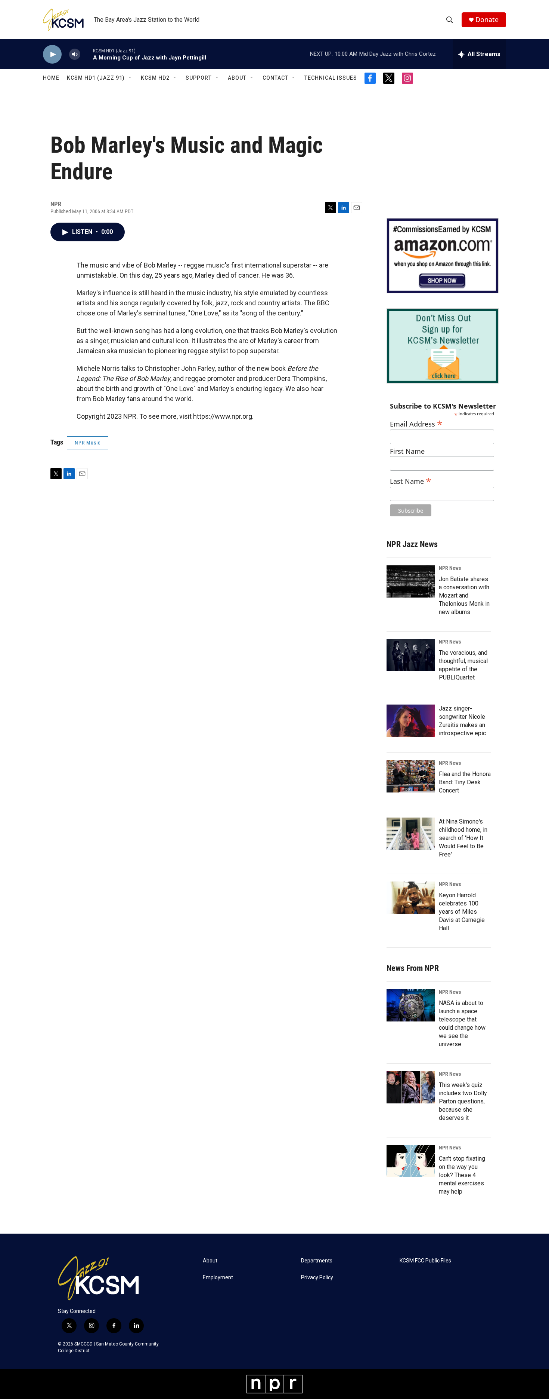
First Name (407, 451)
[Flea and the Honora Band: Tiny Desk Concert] (411, 776)
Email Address (416, 423)
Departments (316, 1261)
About (237, 78)
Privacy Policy (317, 1277)
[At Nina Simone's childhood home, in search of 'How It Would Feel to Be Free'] (411, 834)
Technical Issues (330, 78)
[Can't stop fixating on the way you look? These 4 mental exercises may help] (411, 1161)
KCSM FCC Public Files (425, 1261)
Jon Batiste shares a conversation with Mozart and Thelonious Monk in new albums (464, 595)
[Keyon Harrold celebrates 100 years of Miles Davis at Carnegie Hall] (411, 898)
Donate (487, 20)
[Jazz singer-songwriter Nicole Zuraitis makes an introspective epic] (411, 721)
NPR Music (87, 443)
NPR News (450, 568)
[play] (52, 54)
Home (51, 78)
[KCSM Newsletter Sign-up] (442, 346)
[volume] (74, 54)
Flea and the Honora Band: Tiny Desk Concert (465, 782)
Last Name (410, 480)
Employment (218, 1277)
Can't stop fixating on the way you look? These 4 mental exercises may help (462, 1175)
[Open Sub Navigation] (130, 78)
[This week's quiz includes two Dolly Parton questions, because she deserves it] (411, 1087)
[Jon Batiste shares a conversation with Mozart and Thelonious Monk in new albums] (411, 581)
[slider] (87, 54)
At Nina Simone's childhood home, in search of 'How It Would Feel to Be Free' (463, 838)
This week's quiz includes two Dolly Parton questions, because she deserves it (463, 1101)
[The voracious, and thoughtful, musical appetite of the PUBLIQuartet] (411, 655)
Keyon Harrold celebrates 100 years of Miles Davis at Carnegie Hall (462, 912)
